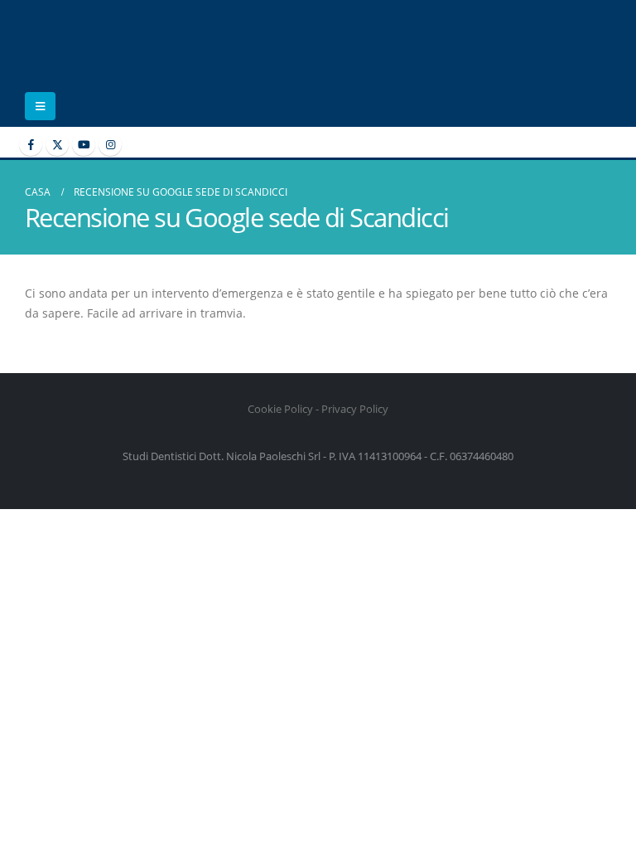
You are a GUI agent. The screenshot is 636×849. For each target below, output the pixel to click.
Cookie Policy (280, 409)
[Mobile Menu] (40, 106)
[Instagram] (110, 144)
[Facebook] (30, 144)
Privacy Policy (354, 409)
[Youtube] (83, 144)
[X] (57, 144)
